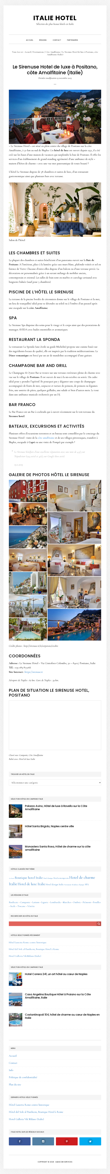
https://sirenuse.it (34, 672)
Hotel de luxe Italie (27, 759)
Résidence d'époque (78, 885)
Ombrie (77, 902)
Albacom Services (63, 1162)
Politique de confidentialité (23, 1077)
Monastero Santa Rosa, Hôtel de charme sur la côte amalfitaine (58, 848)
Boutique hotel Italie (29, 878)
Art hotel (11, 878)
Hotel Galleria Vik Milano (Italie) (25, 955)
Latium (35, 902)
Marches (67, 902)
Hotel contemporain (61, 878)
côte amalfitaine (46, 437)
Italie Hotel (55, 17)
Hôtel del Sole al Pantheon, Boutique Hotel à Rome (34, 949)
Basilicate (13, 902)
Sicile (13, 906)
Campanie (23, 755)
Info (11, 1070)
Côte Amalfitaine (36, 755)
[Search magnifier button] (99, 923)
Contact (13, 1063)
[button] (84, 38)
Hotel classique (48, 878)
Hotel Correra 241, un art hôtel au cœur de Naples (56, 974)
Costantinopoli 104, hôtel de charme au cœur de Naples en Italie (62, 1016)
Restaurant (67, 885)
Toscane (21, 906)
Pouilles (97, 902)
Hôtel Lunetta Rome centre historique (28, 942)
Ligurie (44, 902)
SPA (87, 884)
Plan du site (15, 1084)
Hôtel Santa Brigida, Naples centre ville (49, 826)
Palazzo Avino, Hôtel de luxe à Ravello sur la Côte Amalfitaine (56, 807)
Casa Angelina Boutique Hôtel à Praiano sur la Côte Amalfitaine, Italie (58, 995)
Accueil (13, 1055)
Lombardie (55, 902)
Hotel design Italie (55, 884)
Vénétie (31, 906)
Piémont (87, 902)
